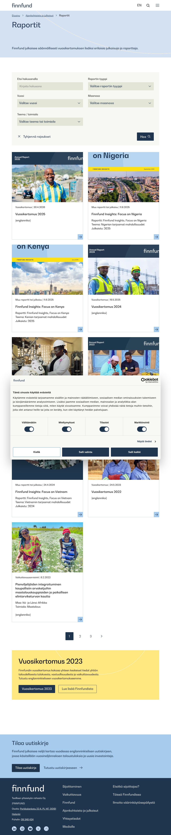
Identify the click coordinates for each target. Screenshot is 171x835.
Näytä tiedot (144, 441)
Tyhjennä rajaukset (36, 136)
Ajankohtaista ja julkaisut (40, 15)
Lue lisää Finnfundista (77, 689)
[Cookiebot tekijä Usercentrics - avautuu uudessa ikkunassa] (143, 380)
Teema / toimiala (27, 114)
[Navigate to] (14, 828)
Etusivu (16, 15)
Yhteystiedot (72, 818)
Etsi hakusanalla (27, 79)
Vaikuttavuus (72, 794)
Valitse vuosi (28, 103)
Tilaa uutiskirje (25, 768)
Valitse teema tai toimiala (37, 121)
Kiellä (36, 452)
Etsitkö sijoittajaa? (126, 786)
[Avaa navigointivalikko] (157, 5)
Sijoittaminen (72, 786)
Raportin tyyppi (97, 79)
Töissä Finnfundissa (127, 794)
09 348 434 (27, 819)
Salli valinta (85, 452)
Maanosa (94, 95)
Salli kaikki (134, 452)
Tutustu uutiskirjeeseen (61, 768)
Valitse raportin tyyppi (106, 86)
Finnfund (69, 802)
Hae (143, 136)
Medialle (69, 826)
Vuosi (20, 95)
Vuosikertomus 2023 (37, 689)
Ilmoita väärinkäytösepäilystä (134, 802)
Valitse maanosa (102, 103)
